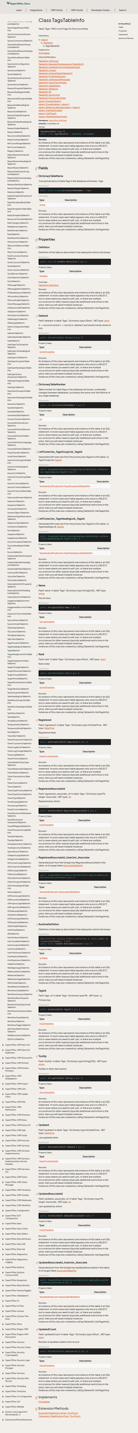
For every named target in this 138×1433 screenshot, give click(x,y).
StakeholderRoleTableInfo (19, 569)
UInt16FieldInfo (47, 352)
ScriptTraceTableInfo (16, 456)
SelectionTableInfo (15, 501)
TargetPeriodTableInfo (17, 678)
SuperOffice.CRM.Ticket (16, 1177)
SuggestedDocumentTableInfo (19, 608)
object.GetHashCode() (50, 110)
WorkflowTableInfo (16, 1021)
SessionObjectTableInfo (18, 512)
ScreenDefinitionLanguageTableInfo (19, 443)
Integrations (36, 10)
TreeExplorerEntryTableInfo (19, 844)
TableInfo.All (45, 92)
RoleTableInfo (13, 234)
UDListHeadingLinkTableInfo (18, 886)
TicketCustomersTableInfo (19, 743)
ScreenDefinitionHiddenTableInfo (18, 437)
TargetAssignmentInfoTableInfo (19, 655)
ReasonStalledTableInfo (18, 128)
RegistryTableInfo (15, 151)
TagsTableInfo (13, 650)
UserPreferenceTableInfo (18, 953)
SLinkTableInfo (13, 266)
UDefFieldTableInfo (16, 930)
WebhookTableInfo (16, 975)
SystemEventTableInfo (17, 620)
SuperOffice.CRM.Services (17, 1145)
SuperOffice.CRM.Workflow (18, 1205)
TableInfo (48, 42)
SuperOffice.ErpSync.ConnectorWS (15, 1273)
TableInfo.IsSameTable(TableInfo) (56, 73)
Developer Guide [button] (100, 10)
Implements (123, 35)
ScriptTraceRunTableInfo (18, 452)
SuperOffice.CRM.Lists (15, 1089)
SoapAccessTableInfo (17, 538)
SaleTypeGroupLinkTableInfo (18, 362)
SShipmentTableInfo (16, 311)
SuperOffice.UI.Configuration (18, 1396)
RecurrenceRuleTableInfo (18, 136)
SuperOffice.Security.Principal (15, 1366)
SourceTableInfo (14, 552)
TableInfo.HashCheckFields (53, 82)
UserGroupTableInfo (16, 949)
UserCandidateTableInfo (18, 941)
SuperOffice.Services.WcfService (17, 1379)
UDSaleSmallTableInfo (17, 915)
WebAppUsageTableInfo (18, 968)
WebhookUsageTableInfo (18, 979)
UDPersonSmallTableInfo (18, 900)
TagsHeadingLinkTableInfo (19, 647)
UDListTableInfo (14, 892)
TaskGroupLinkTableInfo (18, 692)
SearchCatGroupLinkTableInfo (19, 461)
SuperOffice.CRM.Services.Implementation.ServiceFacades (17, 1161)
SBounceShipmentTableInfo (18, 246)
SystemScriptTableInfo (17, 624)
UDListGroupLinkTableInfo (19, 882)
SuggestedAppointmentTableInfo (18, 602)
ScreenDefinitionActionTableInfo (17, 424)
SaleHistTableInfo (15, 333)
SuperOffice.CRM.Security (17, 1140)
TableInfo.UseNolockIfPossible (54, 79)
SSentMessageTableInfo (18, 304)
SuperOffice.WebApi (14, 1407)
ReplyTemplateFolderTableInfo (19, 210)
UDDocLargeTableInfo (17, 870)
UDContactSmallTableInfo (19, 867)
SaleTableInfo (13, 341)
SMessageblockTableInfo (18, 289)
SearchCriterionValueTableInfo (19, 492)
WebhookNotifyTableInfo (18, 971)
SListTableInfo (13, 281)
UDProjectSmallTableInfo (18, 907)
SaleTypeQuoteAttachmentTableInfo (17, 375)
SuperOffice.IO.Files (14, 1306)
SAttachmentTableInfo (17, 242)
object (44, 39)
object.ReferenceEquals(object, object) (59, 107)
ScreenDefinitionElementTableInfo (18, 430)
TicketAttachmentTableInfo (19, 740)
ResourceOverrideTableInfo (19, 219)
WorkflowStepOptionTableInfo (19, 1012)
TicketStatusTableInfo (17, 783)
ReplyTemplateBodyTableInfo (19, 203)
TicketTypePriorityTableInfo (19, 790)
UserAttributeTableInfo (17, 937)
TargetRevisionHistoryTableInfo (19, 683)
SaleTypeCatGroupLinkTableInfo (17, 345)
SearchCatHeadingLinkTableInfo (17, 468)
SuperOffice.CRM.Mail (15, 1102)
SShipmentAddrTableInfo (18, 308)
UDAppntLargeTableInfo (18, 855)
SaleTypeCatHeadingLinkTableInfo (18, 352)
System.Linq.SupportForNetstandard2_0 (16, 1413)
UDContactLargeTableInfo (19, 863)
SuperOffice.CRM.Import (16, 1084)
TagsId (58, 460)
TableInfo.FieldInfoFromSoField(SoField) (59, 67)
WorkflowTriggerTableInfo (19, 1025)
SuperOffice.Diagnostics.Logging (16, 1260)
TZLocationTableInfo (16, 631)
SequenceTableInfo (16, 505)
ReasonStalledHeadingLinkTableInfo (19, 123)
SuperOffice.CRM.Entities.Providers (17, 1069)
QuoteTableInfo (14, 74)
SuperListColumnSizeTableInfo (19, 615)
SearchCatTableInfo (16, 473)
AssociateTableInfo (73, 865)
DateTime (49, 728)
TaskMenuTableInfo (16, 713)
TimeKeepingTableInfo (17, 802)
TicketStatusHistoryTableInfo (18, 777)
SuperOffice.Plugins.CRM (16, 1329)
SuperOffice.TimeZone (15, 1391)
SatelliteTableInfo (15, 408)
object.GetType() (47, 113)
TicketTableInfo (14, 787)
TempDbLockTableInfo (17, 721)
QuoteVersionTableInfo (17, 84)
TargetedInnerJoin (48, 891)
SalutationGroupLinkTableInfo (18, 392)
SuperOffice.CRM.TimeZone (18, 1190)
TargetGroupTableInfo (17, 675)
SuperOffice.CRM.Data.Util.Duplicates (17, 1051)
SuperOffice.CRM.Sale (15, 1130)
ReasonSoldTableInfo (17, 111)
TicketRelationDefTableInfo (19, 769)
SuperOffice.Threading (15, 1386)
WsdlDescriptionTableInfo (18, 1035)
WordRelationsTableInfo (18, 987)
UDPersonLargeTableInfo (18, 896)
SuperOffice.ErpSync (14, 1267)
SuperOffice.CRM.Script (16, 1135)
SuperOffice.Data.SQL (15, 1244)
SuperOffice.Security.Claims (18, 1347)
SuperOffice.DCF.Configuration (13, 1216)
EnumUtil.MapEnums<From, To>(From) (58, 1413)
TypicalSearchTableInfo (17, 851)
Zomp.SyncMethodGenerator (18, 1420)
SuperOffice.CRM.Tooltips (17, 1195)
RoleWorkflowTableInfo (18, 238)
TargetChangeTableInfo (18, 667)
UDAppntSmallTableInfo (18, 859)
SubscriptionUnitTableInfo (19, 597)
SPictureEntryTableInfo (17, 296)
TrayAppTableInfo (15, 840)
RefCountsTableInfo (16, 147)
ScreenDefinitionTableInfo (19, 449)
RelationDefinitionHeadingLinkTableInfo (19, 179)
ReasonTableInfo (15, 132)
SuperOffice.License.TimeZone (17, 1317)
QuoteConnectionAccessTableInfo (18, 35)
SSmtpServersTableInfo (18, 315)
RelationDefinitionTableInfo (19, 184)
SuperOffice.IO (12, 1301)
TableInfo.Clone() (47, 70)
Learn (19, 10)
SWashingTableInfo (16, 323)
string (42, 204)
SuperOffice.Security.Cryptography (15, 1353)
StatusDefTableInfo (16, 576)
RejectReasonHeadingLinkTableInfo (19, 162)
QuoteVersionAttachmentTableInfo (19, 79)
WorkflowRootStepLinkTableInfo (18, 999)
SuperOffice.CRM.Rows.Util (17, 1125)
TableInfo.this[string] (49, 95)
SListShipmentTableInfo (18, 277)
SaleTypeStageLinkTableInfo (18, 382)
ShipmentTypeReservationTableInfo (19, 517)
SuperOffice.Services (15, 1373)
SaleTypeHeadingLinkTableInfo (19, 369)
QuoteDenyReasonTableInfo (18, 58)
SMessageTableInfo (16, 285)
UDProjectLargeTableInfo (18, 903)
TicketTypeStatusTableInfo (19, 794)
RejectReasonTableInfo (17, 168)
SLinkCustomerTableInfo (18, 262)
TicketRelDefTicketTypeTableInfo (18, 763)
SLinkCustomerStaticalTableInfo (17, 257)
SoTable (43, 276)
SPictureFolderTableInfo (18, 300)
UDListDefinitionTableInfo (18, 878)
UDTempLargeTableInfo (18, 918)
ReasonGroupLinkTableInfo (19, 88)
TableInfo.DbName (48, 89)
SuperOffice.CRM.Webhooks (18, 1200)
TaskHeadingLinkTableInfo (19, 696)
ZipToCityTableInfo (15, 1039)
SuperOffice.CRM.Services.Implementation (17, 1152)
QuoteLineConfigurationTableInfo (18, 65)
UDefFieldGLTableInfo (17, 926)
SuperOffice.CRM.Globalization (13, 1077)
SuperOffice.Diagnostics (16, 1254)
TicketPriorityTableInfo (17, 758)
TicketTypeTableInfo (16, 798)
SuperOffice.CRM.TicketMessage (16, 1183)
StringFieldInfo (47, 621)
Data (65, 120)
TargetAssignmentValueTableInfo (18, 662)
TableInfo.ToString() (48, 61)
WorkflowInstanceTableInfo (19, 994)
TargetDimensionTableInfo (19, 671)
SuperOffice (53, 120)
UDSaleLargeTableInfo (17, 911)
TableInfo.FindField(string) (52, 76)
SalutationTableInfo (16, 404)
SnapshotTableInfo (15, 534)
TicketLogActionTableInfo (18, 747)
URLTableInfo (13, 934)
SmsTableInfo (13, 530)
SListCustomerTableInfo (18, 270)
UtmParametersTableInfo (18, 960)
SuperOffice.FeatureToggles (18, 1290)
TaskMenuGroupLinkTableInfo (18, 701)
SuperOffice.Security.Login (17, 1360)
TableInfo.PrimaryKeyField (52, 98)
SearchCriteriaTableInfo (18, 483)
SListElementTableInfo (17, 274)
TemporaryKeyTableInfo (18, 724)
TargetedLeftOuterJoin (51, 486)
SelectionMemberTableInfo (19, 497)
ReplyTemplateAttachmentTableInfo (19, 197)
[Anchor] (37, 168)
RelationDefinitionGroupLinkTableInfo (18, 172)
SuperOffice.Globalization (17, 1295)
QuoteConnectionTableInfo (19, 41)
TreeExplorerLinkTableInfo (19, 848)
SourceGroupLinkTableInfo (19, 542)
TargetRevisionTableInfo (18, 689)
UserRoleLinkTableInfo (17, 956)
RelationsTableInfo (15, 192)
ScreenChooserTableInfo (18, 419)
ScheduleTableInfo (15, 411)
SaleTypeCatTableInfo (17, 357)
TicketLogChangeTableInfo (19, 751)
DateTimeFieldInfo (48, 756)
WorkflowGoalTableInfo (18, 990)
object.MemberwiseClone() (53, 116)
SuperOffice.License (14, 1311)
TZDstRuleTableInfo (16, 628)
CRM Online (57, 10)
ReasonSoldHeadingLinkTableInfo (18, 106)
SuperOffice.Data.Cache (16, 1228)
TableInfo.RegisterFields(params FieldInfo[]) (61, 64)
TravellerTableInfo (15, 836)
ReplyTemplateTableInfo (18, 215)
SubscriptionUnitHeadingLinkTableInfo (18, 591)
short (106, 320)
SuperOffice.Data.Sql (15, 1249)
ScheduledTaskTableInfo (18, 415)
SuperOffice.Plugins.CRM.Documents (17, 1335)
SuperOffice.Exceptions (16, 1280)
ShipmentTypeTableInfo (18, 523)
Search (122, 10)
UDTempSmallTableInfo (17, 922)
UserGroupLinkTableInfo (18, 945)
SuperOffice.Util (12, 1401)
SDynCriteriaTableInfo (17, 252)
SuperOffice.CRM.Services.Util (17, 1170)
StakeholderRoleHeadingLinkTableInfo (18, 563)
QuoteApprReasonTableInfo (18, 29)
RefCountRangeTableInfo (18, 143)
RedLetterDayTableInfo (18, 140)
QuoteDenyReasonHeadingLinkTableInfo (19, 52)
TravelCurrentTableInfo (17, 809)
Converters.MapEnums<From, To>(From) (59, 1416)
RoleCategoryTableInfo (18, 223)
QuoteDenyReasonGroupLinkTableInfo (18, 45)
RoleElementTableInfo (17, 227)
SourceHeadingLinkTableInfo (18, 546)
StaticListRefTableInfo (17, 572)
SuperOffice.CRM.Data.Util (17, 1045)
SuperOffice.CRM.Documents (18, 1058)
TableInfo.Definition (49, 285)
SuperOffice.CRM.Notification (13, 1108)
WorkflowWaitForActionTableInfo (18, 1030)
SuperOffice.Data (13, 1223)
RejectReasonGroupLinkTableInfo (18, 156)
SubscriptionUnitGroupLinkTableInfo (19, 585)
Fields (121, 27)
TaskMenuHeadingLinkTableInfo (19, 708)
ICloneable (44, 53)
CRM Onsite (77, 10)
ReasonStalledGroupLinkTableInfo (18, 116)
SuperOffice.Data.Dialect (16, 1234)
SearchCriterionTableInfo (18, 487)
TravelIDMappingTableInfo (19, 826)
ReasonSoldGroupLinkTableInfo (19, 99)
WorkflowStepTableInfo (18, 1017)
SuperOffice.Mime (13, 1324)
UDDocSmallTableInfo (17, 874)
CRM (60, 120)
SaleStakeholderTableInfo (19, 337)
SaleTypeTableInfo (15, 387)
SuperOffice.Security (15, 1342)
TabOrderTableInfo (15, 639)
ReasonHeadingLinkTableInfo (18, 93)
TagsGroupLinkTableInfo (18, 643)
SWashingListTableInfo (17, 319)
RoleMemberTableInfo (17, 230)
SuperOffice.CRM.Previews (17, 1115)
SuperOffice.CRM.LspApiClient (16, 1095)
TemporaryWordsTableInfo (19, 728)
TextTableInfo (13, 732)
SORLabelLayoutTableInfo (19, 292)
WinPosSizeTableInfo (16, 983)
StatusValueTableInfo (17, 580)
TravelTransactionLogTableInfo (19, 831)
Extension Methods (126, 38)
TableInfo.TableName (49, 85)
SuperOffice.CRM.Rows (16, 1120)
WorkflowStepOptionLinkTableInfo (18, 1005)
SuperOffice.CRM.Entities (17, 1063)
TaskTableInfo (13, 717)
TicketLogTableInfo (16, 755)
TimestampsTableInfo (17, 805)
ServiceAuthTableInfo (17, 509)
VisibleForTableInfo (16, 964)
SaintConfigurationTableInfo (18, 328)
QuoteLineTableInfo (16, 70)
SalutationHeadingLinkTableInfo (19, 398)
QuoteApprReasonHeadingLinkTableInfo (19, 22)
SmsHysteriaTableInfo (17, 527)
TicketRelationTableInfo (18, 773)
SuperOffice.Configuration (17, 1210)
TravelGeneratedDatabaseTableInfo (19, 814)
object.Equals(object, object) (54, 104)
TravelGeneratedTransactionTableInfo (16, 821)
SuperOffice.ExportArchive (17, 1285)
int (40, 419)
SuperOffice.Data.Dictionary (18, 1239)
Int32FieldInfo (46, 825)
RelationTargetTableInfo (18, 188)
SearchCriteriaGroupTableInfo (19, 478)
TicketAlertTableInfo (16, 736)
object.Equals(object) (50, 101)
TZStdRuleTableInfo (16, 635)
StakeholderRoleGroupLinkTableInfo (19, 557)
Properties (123, 31)
